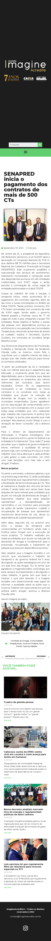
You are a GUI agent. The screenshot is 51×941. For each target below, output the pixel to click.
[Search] (40, 144)
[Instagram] (25, 928)
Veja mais (7, 720)
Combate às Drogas (20, 641)
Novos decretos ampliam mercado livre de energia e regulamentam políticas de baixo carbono (23, 812)
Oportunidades (30, 646)
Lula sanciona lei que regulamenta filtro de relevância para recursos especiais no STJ (23, 866)
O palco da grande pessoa (18, 702)
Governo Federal (30, 643)
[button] (25, 152)
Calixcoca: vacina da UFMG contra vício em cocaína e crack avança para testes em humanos (25, 754)
